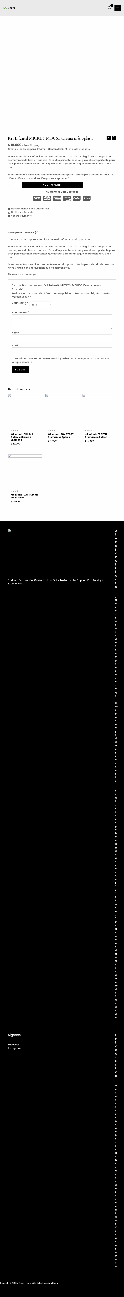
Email (16, 345)
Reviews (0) (32, 232)
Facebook (13, 1044)
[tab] (15, 233)
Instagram (14, 1048)
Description (15, 232)
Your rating (20, 303)
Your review (20, 312)
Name (16, 332)
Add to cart (52, 184)
